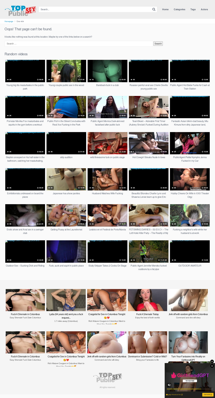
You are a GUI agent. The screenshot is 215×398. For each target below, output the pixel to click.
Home (165, 9)
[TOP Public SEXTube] (20, 9)
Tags (193, 9)
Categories (179, 9)
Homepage (9, 21)
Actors (204, 9)
